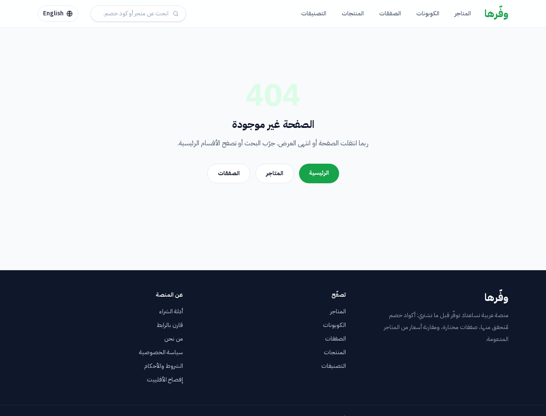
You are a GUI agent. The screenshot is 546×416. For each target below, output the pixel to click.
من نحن (173, 338)
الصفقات (390, 13)
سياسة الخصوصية (161, 352)
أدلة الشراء (171, 311)
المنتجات (353, 13)
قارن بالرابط (170, 325)
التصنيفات (313, 13)
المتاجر (463, 13)
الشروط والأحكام (163, 365)
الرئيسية (319, 172)
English (53, 13)
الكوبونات (427, 13)
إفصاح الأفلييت (165, 379)
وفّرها (496, 13)
